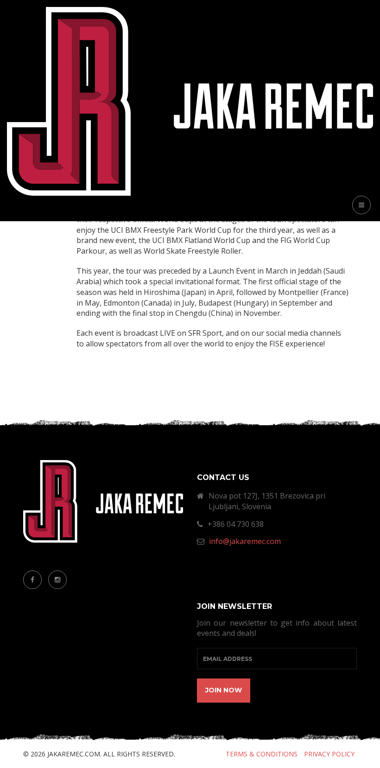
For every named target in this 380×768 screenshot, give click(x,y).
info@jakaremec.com (245, 541)
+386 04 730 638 (236, 524)
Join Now (223, 690)
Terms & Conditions (262, 753)
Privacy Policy (329, 753)
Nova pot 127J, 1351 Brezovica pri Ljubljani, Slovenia (267, 501)
